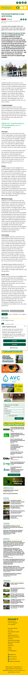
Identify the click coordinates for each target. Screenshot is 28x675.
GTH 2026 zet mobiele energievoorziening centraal (17, 501)
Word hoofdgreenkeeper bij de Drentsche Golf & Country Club (17, 429)
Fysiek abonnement (12, 628)
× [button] (24, 326)
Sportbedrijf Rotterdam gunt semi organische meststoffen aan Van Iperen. (13, 526)
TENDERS (6, 523)
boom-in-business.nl (19, 670)
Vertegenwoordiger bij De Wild (16, 457)
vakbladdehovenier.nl (8, 670)
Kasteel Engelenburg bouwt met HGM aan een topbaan (17, 606)
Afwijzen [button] (14, 344)
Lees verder (11, 337)
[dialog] (14, 338)
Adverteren (10, 645)
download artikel (10, 324)
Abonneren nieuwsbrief (13, 637)
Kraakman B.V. (5, 311)
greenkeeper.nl (18, 667)
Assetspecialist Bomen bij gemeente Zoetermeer (16, 452)
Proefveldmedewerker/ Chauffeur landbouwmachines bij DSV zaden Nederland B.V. (16, 469)
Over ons (10, 630)
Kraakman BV (18, 33)
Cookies (10, 649)
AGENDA (6, 498)
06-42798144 (13, 659)
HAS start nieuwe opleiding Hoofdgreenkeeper (17, 506)
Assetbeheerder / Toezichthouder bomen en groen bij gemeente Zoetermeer (16, 446)
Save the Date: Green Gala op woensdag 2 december (17, 511)
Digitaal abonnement (13, 635)
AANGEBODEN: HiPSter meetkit (10, 490)
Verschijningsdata (12, 650)
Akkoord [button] (14, 340)
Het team (10, 638)
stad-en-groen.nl (10, 668)
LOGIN (4, 314)
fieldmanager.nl (9, 667)
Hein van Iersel (5, 21)
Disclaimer (10, 643)
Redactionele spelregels (14, 640)
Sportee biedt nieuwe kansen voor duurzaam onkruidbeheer (17, 589)
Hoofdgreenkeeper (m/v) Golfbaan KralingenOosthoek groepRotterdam (17, 435)
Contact (10, 633)
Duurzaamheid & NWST (13, 631)
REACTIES (4, 318)
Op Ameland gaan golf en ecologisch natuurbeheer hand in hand (12, 574)
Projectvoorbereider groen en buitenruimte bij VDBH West (17, 462)
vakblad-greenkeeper (15, 661)
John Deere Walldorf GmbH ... (17, 311)
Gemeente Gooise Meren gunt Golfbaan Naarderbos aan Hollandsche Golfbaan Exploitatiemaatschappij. (13, 532)
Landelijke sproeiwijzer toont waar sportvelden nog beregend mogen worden (17, 601)
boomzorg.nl (18, 668)
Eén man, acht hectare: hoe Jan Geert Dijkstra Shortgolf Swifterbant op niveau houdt (17, 595)
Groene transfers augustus (17, 583)
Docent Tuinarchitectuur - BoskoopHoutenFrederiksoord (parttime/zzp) (17, 440)
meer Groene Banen (14, 475)
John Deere (4, 35)
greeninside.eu (11, 672)
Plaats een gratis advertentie (10, 493)
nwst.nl (18, 672)
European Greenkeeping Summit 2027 (16, 516)
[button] (14, 348)
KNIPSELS (6, 539)
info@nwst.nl (13, 654)
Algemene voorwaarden (14, 642)
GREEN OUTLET (8, 488)
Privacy (9, 647)
